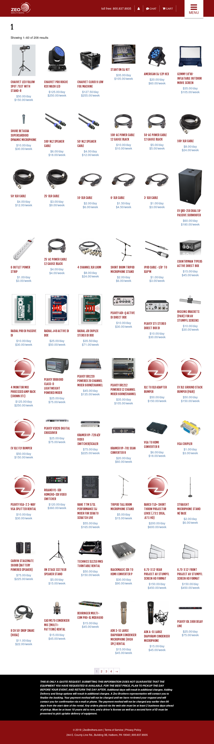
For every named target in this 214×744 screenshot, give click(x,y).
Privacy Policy (133, 729)
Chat (152, 8)
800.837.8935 (122, 8)
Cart (169, 8)
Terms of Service (113, 729)
